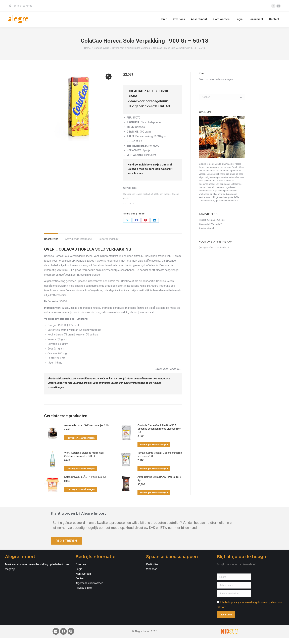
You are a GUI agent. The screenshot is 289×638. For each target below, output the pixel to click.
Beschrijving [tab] (51, 239)
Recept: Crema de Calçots (212, 220)
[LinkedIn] (154, 220)
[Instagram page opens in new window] (278, 6)
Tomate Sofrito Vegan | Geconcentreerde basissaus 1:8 (159, 454)
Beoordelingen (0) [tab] (109, 239)
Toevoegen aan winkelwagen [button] (80, 438)
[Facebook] (136, 220)
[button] (109, 77)
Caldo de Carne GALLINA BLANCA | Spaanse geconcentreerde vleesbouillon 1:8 (159, 428)
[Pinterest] (145, 220)
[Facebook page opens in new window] (273, 6)
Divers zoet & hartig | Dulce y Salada (153, 194)
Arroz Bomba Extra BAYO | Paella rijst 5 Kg (159, 478)
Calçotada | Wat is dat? (210, 224)
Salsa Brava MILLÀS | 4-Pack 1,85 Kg (85, 476)
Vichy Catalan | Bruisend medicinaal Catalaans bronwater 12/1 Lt (84, 454)
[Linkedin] (56, 631)
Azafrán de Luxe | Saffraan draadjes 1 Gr (86, 425)
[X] (127, 220)
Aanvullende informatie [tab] (78, 239)
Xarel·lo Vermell (206, 228)
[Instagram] (71, 631)
